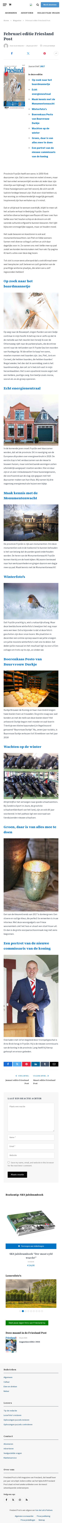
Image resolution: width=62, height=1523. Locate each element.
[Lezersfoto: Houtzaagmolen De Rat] (31, 1293)
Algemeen (8, 1377)
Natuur (6, 1391)
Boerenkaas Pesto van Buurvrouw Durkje (42, 119)
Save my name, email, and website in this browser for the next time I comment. (31, 1164)
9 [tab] (42, 1311)
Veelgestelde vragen (48, 13)
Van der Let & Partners (43, 1510)
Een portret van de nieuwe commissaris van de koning (43, 152)
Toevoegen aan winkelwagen (32, 1246)
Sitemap (41, 1520)
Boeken (31, 1262)
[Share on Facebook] (12, 53)
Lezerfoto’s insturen (12, 1415)
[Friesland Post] (31, 4)
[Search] (38, 4)
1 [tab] (20, 1311)
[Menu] (5, 4)
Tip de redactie (10, 1410)
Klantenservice (10, 1457)
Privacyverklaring (43, 1516)
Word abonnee (50, 4)
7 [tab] (36, 1311)
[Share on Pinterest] (44, 53)
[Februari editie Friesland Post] (15, 69)
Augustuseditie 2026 (29, 1341)
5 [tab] (31, 1311)
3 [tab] (25, 1311)
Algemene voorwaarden (24, 1516)
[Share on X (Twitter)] (28, 53)
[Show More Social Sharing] (56, 53)
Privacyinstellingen (28, 1520)
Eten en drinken (10, 1386)
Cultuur (7, 1382)
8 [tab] (39, 1311)
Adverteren (27, 13)
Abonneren (11, 13)
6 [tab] (33, 1311)
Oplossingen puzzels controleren (18, 1424)
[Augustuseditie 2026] (11, 1344)
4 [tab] (28, 1311)
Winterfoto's (39, 109)
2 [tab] (22, 1311)
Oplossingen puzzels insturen (16, 1420)
